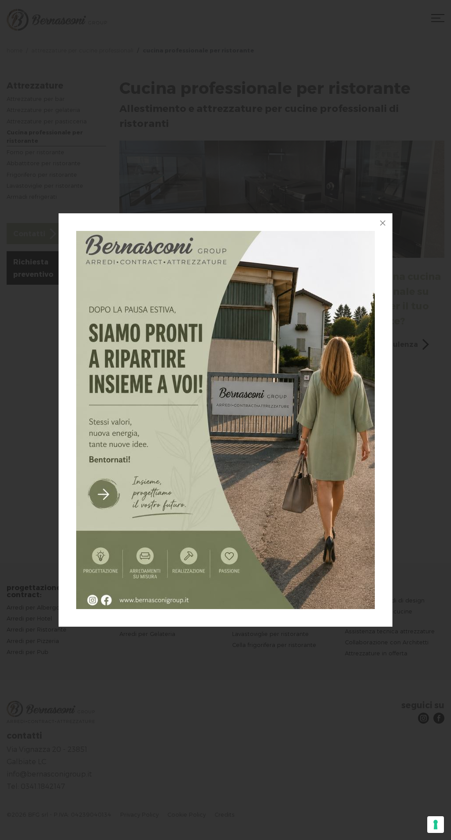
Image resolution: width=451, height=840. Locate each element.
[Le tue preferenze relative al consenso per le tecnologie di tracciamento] (435, 824)
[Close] (382, 223)
